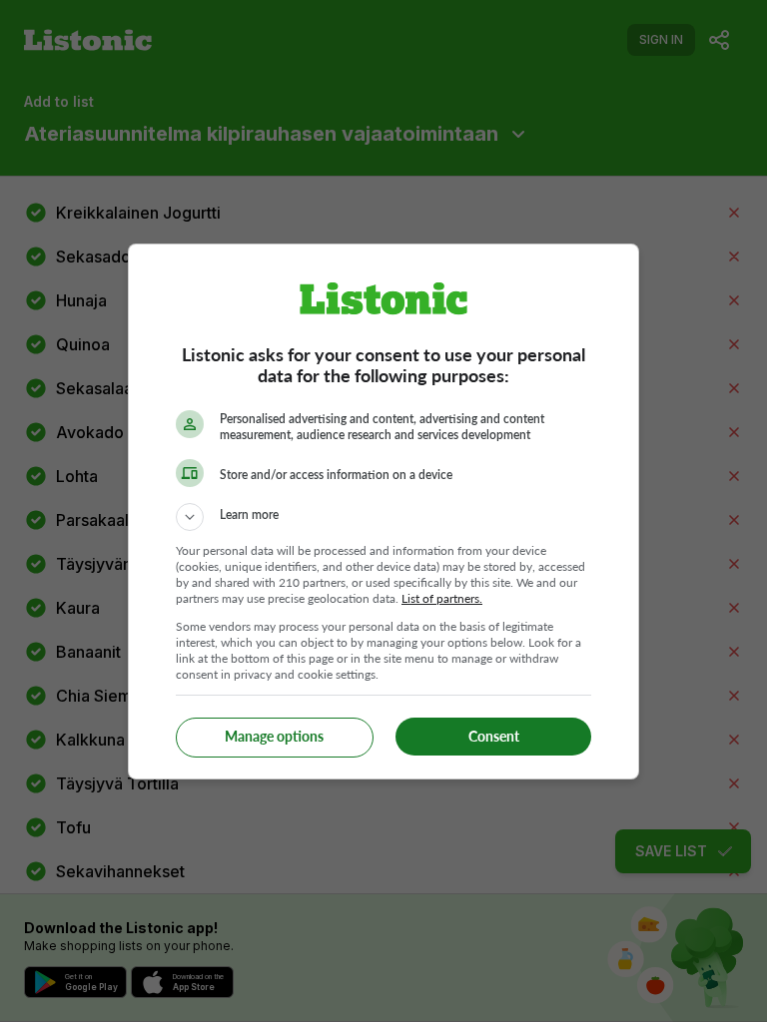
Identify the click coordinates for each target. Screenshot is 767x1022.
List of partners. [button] (441, 598)
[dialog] (383, 511)
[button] (383, 517)
